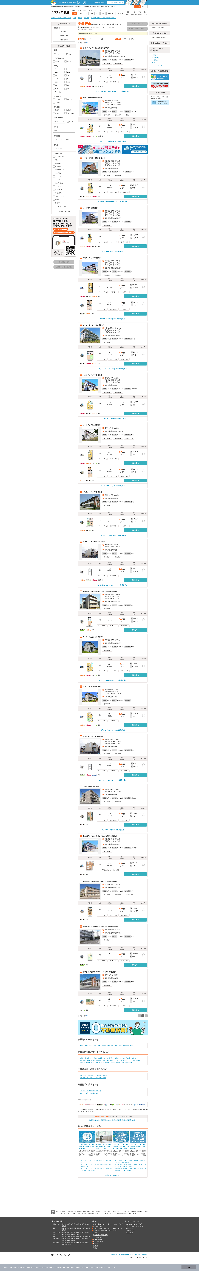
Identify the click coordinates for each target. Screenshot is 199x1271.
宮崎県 (87, 1242)
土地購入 (95, 1233)
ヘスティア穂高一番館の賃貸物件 (94, 158)
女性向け (155, 60)
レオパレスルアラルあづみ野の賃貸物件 (96, 48)
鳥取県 (73, 1238)
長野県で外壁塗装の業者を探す (90, 1093)
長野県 (73, 1232)
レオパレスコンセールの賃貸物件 (94, 541)
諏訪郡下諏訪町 (116, 1062)
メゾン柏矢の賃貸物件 (90, 208)
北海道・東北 (56, 1224)
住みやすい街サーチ (98, 1239)
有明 (95, 1045)
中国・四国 (56, 1238)
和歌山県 (87, 1236)
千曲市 (128, 1058)
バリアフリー (156, 55)
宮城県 (77, 1224)
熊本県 (77, 1242)
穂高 (120, 1045)
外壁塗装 (95, 1246)
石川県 (82, 1232)
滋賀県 (77, 1236)
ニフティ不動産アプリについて (134, 1226)
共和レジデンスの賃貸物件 (92, 686)
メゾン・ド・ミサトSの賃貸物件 (93, 325)
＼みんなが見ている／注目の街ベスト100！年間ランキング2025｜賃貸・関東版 (121, 1146)
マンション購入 (97, 1228)
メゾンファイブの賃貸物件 (92, 425)
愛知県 (64, 1234)
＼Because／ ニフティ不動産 (134, 1224)
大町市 (100, 1058)
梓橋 (116, 1045)
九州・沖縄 (56, 1242)
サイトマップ (129, 1233)
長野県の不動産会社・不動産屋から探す (93, 1078)
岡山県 (68, 1238)
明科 (90, 1045)
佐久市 (122, 1058)
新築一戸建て (116, 1120)
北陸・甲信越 (56, 1232)
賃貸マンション (100, 1224)
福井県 (87, 1232)
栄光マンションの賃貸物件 (92, 258)
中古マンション (106, 1120)
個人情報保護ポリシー (126, 1254)
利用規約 (137, 1254)
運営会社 (114, 1254)
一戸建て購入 (97, 1230)
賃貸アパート (110, 1224)
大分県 (82, 1242)
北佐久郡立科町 (85, 1062)
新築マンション (94, 1120)
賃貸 (94, 1224)
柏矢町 (82, 1045)
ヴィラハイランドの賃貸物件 (92, 492)
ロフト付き (155, 57)
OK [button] (189, 1267)
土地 (133, 1120)
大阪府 (64, 1236)
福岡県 (64, 1242)
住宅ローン (96, 1243)
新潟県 (64, 1232)
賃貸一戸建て (119, 1224)
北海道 (64, 1224)
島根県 (77, 1238)
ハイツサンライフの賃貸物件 (92, 375)
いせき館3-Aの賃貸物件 (91, 786)
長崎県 (73, 1242)
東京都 (64, 1228)
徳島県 (87, 1238)
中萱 (131, 1045)
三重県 (77, 1234)
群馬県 (64, 1230)
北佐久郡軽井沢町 (121, 1060)
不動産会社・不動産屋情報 (100, 1235)
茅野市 (111, 1058)
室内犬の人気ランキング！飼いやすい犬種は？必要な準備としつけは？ (103, 1146)
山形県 (87, 1224)
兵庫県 (68, 1236)
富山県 (77, 1232)
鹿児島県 (64, 1244)
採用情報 (145, 1254)
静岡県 (73, 1234)
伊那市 (82, 1058)
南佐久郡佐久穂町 (108, 1060)
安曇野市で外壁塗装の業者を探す (90, 1091)
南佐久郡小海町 (85, 1060)
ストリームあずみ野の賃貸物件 (93, 637)
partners (42, 1267)
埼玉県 (74, 1228)
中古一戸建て (126, 1120)
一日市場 (126, 1045)
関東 (54, 1228)
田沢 (86, 1045)
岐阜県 (68, 1234)
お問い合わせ (129, 1228)
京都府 (73, 1236)
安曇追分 (110, 1045)
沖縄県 (70, 1244)
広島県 (64, 1238)
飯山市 (106, 1058)
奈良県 (82, 1236)
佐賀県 (68, 1242)
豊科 (99, 1045)
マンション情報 (97, 1237)
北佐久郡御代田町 (134, 1060)
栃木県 (88, 1228)
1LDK (154, 63)
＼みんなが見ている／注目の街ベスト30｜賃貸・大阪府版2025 (86, 1146)
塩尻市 (117, 1058)
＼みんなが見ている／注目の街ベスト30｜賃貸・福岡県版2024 (137, 1146)
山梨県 (68, 1232)
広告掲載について (131, 1230)
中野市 (94, 1058)
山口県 (82, 1238)
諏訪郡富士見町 (127, 1062)
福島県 (64, 1226)
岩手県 (73, 1224)
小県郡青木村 (95, 1062)
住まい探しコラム (98, 1241)
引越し (95, 1248)
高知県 (73, 1240)
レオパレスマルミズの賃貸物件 (93, 736)
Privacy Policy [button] (111, 1267)
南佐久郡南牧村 (96, 1060)
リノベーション (157, 65)
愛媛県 (68, 1240)
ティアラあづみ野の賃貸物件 (92, 97)
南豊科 (104, 1045)
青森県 (68, 1224)
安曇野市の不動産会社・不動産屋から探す (93, 1075)
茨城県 (83, 1228)
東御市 (134, 1058)
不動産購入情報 (97, 1226)
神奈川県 (69, 1228)
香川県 (64, 1240)
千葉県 (79, 1228)
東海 (54, 1234)
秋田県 (82, 1224)
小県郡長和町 (105, 1062)
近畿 (54, 1236)
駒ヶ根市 (88, 1058)
